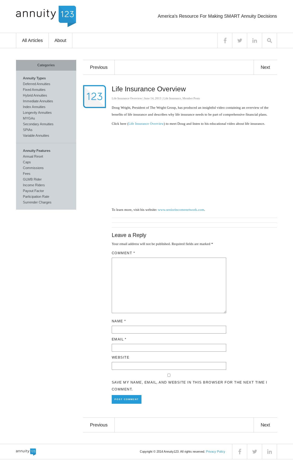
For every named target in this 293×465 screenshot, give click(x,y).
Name (119, 321)
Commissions (33, 168)
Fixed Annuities (34, 90)
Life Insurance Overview (149, 89)
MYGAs (29, 118)
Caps (27, 162)
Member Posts (191, 98)
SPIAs (28, 130)
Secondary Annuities (38, 124)
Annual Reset (33, 156)
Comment (123, 253)
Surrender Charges (37, 202)
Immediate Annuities (38, 101)
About (60, 40)
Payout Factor (33, 191)
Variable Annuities (36, 135)
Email (119, 339)
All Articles (32, 40)
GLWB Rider (32, 179)
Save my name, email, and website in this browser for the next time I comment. (189, 385)
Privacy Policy (215, 451)
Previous (99, 67)
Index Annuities (34, 107)
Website (121, 357)
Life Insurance (172, 98)
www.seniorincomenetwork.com (181, 210)
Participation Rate (36, 196)
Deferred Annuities (36, 84)
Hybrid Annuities (35, 95)
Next (265, 67)
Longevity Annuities (37, 112)
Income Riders (34, 185)
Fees (26, 173)
